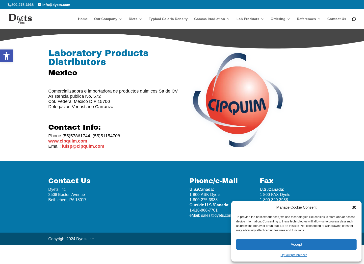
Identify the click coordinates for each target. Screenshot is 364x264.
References (306, 19)
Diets (133, 19)
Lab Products (247, 19)
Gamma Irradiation (209, 19)
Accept (296, 244)
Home (83, 19)
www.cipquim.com (67, 141)
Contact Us (336, 19)
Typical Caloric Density (168, 19)
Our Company (105, 19)
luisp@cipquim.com (83, 146)
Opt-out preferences (294, 255)
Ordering (278, 19)
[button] (6, 55)
